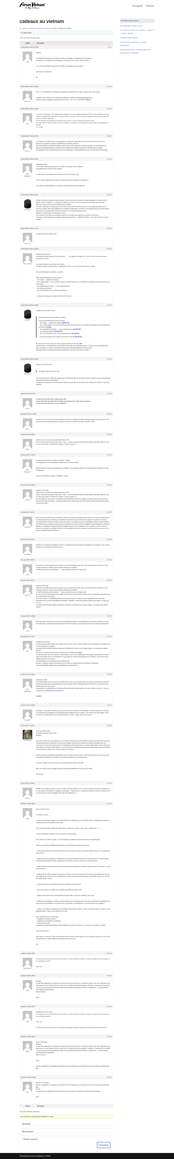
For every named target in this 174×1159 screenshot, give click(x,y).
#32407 (109, 580)
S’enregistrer (137, 6)
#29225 (109, 136)
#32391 (109, 434)
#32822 (109, 705)
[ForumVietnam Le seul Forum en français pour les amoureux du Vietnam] (34, 5)
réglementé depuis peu (84, 97)
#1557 (110, 47)
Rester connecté (31, 1139)
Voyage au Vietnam (28, 28)
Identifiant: (26, 1124)
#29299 (109, 359)
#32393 (109, 455)
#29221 (109, 109)
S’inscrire (150, 6)
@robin (38, 310)
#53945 (109, 804)
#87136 (109, 953)
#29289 (109, 195)
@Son (38, 364)
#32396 (109, 485)
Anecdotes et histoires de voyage (46, 28)
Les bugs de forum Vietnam (129, 38)
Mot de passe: (28, 1132)
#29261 (109, 159)
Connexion (104, 1145)
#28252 (109, 305)
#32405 (109, 560)
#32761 (109, 636)
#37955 (109, 725)
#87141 (109, 1006)
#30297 (109, 414)
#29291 (109, 228)
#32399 (109, 539)
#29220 (109, 86)
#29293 (109, 249)
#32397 (109, 512)
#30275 (109, 393)
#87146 (109, 1036)
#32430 (109, 616)
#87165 (109, 1077)
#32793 (109, 674)
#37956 (109, 783)
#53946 (109, 976)
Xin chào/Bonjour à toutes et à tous (131, 26)
